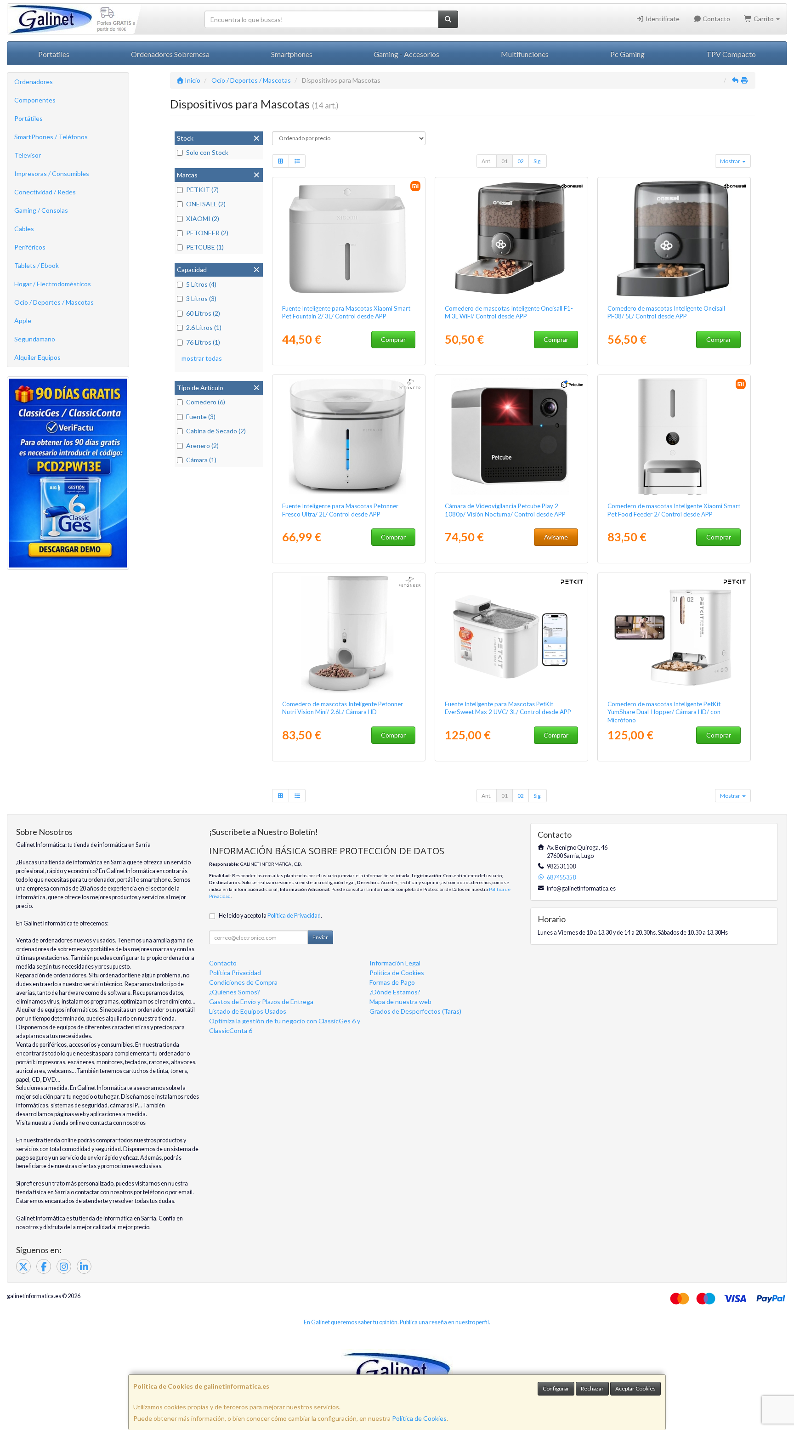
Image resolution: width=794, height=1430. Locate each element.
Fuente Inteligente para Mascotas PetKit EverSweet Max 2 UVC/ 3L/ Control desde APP (508, 707)
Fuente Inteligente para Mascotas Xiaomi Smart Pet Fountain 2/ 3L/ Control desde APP (346, 312)
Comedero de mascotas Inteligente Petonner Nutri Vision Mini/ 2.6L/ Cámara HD (342, 707)
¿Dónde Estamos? (394, 992)
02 (520, 161)
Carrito (763, 19)
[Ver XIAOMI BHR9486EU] (349, 239)
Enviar (320, 937)
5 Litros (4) (201, 284)
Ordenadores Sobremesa (170, 54)
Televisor (27, 155)
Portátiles (28, 118)
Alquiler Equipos (37, 357)
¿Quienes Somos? (234, 992)
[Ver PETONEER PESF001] (349, 436)
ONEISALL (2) (206, 204)
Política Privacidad (235, 972)
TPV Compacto (731, 54)
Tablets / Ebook (36, 265)
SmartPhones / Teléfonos (51, 137)
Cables (24, 229)
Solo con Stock (207, 152)
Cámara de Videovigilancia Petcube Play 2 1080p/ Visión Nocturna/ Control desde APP (505, 509)
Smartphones (291, 54)
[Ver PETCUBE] (512, 436)
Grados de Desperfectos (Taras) (415, 1011)
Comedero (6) (205, 402)
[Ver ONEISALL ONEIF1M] (512, 239)
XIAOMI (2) (202, 218)
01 (504, 161)
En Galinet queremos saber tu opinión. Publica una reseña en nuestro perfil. (397, 1322)
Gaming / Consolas (41, 210)
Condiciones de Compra (243, 982)
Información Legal (394, 963)
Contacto (715, 19)
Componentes (35, 100)
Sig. (537, 161)
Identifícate (662, 19)
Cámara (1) (201, 460)
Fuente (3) (201, 416)
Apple (22, 320)
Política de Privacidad (294, 915)
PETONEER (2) (207, 233)
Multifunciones (525, 54)
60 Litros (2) (203, 313)
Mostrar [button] (730, 161)
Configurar (556, 1388)
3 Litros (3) (201, 298)
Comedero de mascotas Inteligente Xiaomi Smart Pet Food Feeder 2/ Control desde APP (673, 509)
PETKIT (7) (202, 189)
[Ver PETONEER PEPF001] (349, 634)
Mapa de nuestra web (400, 1001)
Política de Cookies (419, 1418)
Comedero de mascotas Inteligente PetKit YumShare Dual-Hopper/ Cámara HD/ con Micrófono (663, 712)
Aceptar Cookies (635, 1388)
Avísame (556, 537)
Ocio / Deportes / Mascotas (54, 302)
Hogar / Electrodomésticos (52, 284)
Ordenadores (33, 81)
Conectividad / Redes (45, 192)
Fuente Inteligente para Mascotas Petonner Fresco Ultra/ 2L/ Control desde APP (340, 509)
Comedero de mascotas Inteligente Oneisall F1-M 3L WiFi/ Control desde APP (509, 312)
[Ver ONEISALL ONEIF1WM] (674, 239)
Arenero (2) (202, 445)
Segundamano (34, 339)
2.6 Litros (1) (203, 327)
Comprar (393, 339)
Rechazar (592, 1388)
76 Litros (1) (203, 342)
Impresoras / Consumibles (51, 173)
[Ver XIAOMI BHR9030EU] (674, 436)
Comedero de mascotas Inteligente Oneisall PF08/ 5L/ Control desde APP (666, 312)
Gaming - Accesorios (406, 54)
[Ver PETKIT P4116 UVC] (512, 634)
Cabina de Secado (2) (216, 431)
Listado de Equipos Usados (247, 1011)
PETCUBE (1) (205, 247)
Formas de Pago (392, 982)
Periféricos (29, 247)
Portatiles (53, 54)
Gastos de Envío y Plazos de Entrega (261, 1001)
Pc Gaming (627, 54)
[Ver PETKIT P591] (674, 634)
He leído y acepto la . (270, 915)
